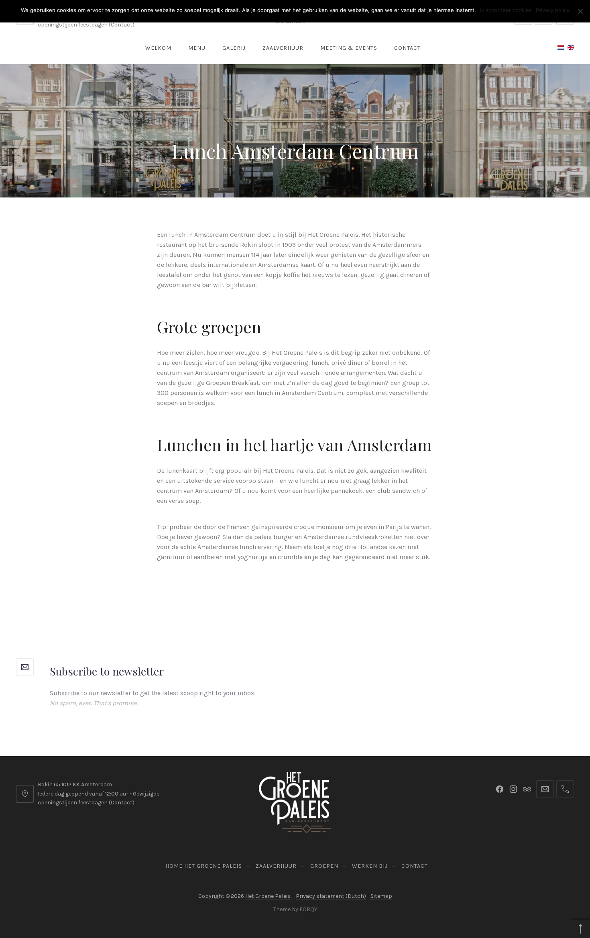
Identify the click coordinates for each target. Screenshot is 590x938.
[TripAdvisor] (527, 789)
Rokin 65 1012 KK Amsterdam (75, 784)
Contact (407, 48)
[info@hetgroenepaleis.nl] (545, 789)
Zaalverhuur (282, 48)
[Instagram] (513, 789)
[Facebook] (499, 789)
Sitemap (381, 896)
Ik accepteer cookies (506, 10)
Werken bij (370, 866)
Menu (196, 48)
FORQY (308, 909)
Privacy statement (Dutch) (331, 896)
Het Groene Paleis (268, 896)
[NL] (560, 47)
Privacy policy (553, 10)
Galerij (234, 48)
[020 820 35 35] (565, 789)
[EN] (571, 47)
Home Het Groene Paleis (203, 866)
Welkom (158, 48)
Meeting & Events (348, 48)
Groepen (324, 866)
